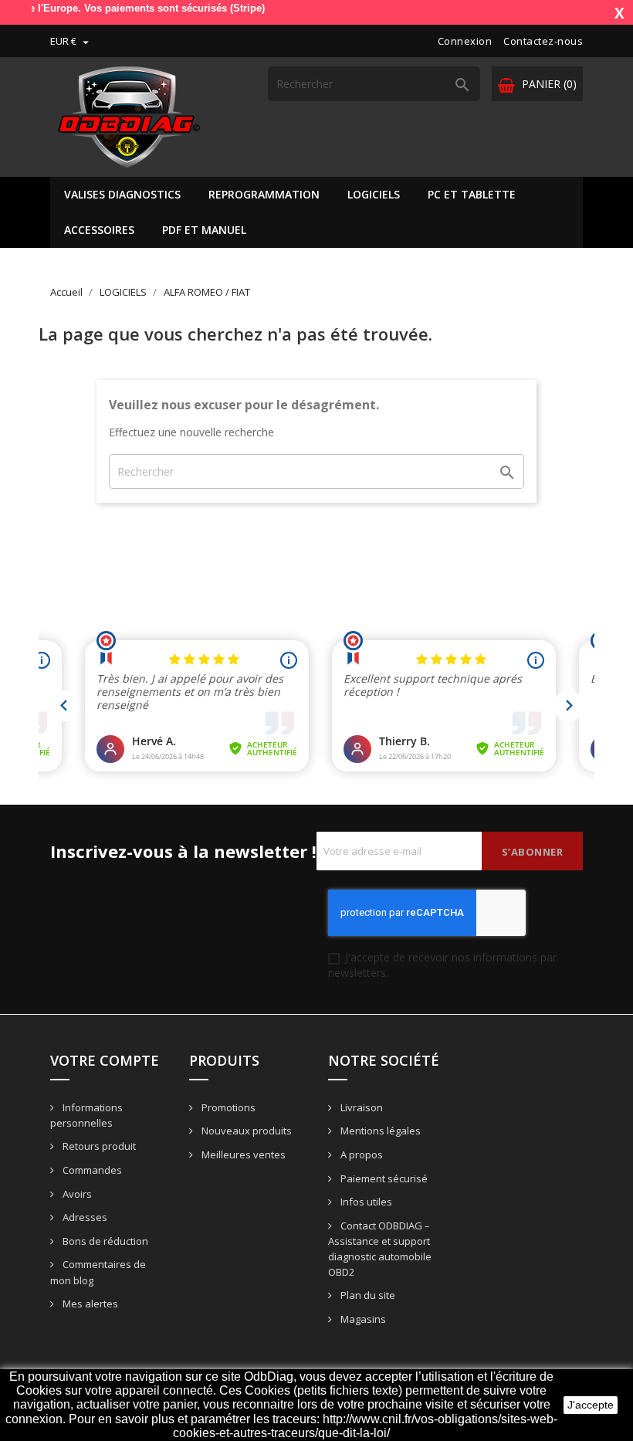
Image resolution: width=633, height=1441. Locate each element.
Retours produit (98, 1146)
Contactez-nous (543, 41)
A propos (360, 1154)
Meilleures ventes (242, 1154)
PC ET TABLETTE (472, 194)
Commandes (91, 1170)
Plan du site (366, 1295)
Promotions (227, 1107)
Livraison (360, 1107)
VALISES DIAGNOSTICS (122, 194)
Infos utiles (365, 1202)
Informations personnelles (86, 1115)
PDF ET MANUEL (204, 229)
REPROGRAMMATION (264, 194)
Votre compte (104, 1060)
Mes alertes (89, 1303)
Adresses (83, 1217)
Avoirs (76, 1194)
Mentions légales (379, 1131)
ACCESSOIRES (99, 229)
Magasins (362, 1319)
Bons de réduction (104, 1241)
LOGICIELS (373, 194)
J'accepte (590, 1405)
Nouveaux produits (245, 1131)
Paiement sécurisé (383, 1178)
